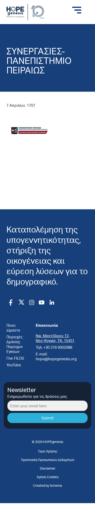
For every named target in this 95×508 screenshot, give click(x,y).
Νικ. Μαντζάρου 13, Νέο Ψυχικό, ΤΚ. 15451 (55, 338)
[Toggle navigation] (76, 10)
